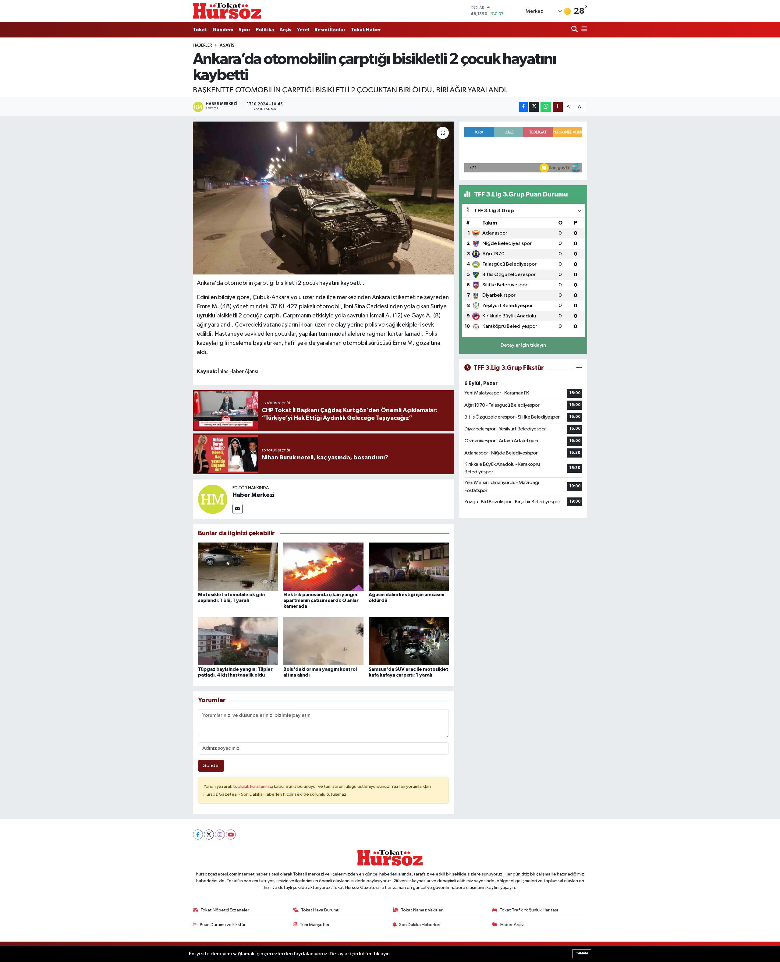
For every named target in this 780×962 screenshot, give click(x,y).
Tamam (582, 953)
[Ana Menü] (583, 29)
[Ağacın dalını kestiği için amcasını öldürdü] (409, 566)
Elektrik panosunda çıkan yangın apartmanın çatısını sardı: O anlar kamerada (321, 600)
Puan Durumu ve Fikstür (223, 924)
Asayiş (227, 45)
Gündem (222, 29)
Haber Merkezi (253, 495)
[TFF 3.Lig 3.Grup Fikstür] (579, 367)
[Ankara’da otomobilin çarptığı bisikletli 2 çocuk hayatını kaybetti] (323, 198)
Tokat (200, 29)
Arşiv (285, 29)
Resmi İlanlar (330, 29)
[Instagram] (220, 834)
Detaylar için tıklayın (523, 345)
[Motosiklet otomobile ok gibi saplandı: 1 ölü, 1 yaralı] (238, 566)
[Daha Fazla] (558, 107)
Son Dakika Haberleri (419, 924)
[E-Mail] (237, 509)
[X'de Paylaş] (534, 107)
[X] (209, 834)
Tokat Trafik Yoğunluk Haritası (529, 910)
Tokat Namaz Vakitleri (422, 910)
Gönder (211, 765)
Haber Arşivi (512, 924)
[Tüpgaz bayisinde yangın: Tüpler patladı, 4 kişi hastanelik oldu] (238, 641)
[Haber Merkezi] (212, 499)
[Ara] (575, 29)
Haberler (202, 45)
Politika (265, 29)
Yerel (303, 29)
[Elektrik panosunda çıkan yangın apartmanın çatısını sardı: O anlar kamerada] (323, 566)
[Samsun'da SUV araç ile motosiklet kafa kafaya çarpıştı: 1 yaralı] (409, 641)
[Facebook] (198, 834)
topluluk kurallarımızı (253, 786)
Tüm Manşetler (315, 924)
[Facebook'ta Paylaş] (523, 107)
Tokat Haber (366, 29)
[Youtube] (231, 834)
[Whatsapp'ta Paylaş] (546, 107)
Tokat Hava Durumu (320, 910)
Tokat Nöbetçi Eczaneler (224, 910)
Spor (244, 29)
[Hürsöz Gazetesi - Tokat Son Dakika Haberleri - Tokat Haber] (227, 10)
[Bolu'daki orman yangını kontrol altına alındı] (323, 641)
